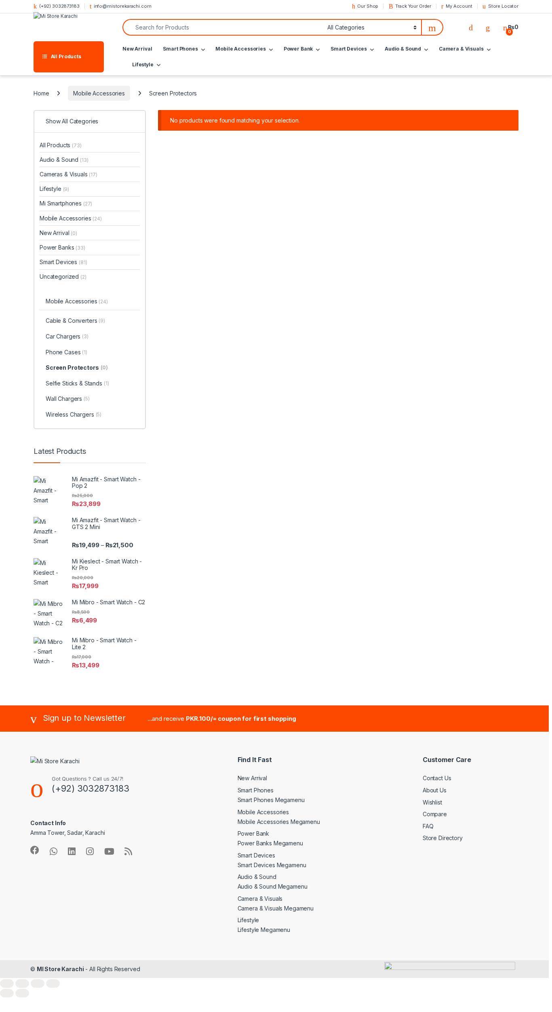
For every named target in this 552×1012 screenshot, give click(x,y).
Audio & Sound (403, 49)
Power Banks (62, 247)
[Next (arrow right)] (22, 993)
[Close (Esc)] (53, 983)
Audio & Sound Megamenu (273, 886)
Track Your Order (413, 6)
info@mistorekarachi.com (123, 6)
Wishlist (432, 802)
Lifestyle (143, 64)
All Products (61, 145)
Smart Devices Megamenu (272, 865)
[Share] (37, 983)
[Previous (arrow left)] (7, 993)
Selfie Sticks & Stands (77, 383)
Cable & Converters (75, 320)
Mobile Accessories (240, 49)
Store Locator (503, 6)
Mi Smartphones (66, 203)
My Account (459, 6)
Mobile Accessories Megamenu (279, 821)
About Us (435, 790)
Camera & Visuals (461, 49)
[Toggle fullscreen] (22, 983)
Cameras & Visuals (68, 174)
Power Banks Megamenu (270, 843)
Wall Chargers (68, 398)
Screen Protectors (77, 367)
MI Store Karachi (60, 968)
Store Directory (443, 837)
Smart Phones (180, 49)
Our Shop (367, 6)
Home (41, 93)
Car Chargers (67, 336)
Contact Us (437, 778)
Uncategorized (63, 276)
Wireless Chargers (73, 414)
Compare (435, 814)
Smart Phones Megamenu (271, 799)
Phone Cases (66, 352)
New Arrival (137, 49)
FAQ (428, 826)
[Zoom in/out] (7, 983)
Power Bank (298, 49)
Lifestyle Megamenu (264, 929)
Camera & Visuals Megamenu (276, 908)
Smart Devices (349, 49)
